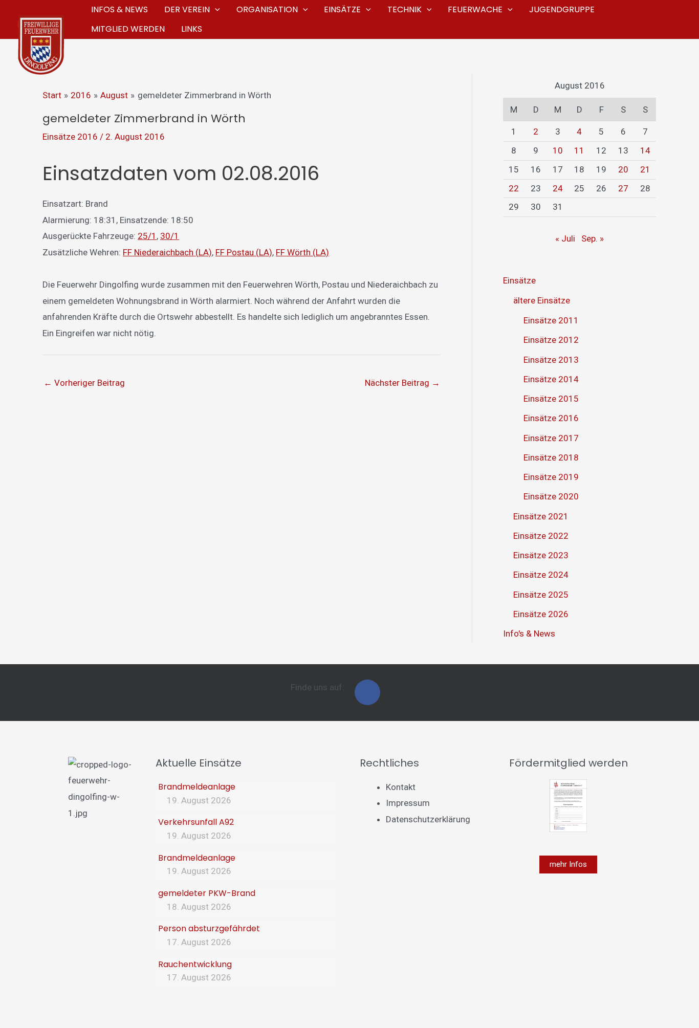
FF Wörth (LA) (302, 252)
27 (623, 188)
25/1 (147, 236)
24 (558, 188)
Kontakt (401, 787)
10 (558, 150)
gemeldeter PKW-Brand (206, 893)
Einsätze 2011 (551, 320)
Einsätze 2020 (551, 496)
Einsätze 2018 (551, 457)
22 (514, 188)
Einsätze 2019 (551, 477)
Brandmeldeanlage (196, 787)
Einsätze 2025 (541, 594)
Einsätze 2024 (541, 575)
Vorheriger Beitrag (84, 383)
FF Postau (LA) (243, 252)
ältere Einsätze (541, 300)
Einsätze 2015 (551, 398)
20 (623, 169)
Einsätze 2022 (541, 536)
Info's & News (529, 633)
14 (645, 150)
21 (645, 169)
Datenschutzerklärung (428, 819)
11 (579, 150)
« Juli (565, 238)
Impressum (408, 803)
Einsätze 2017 (551, 438)
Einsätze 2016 (70, 137)
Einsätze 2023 (541, 555)
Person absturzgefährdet (209, 928)
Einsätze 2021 (541, 516)
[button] (215, 9)
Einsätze (519, 280)
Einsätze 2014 (551, 379)
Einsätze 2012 (551, 340)
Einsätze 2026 (541, 614)
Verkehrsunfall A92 (196, 822)
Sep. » (592, 238)
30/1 (169, 236)
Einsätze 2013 (551, 360)
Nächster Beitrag (402, 383)
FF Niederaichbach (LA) (167, 252)
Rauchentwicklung (195, 964)
